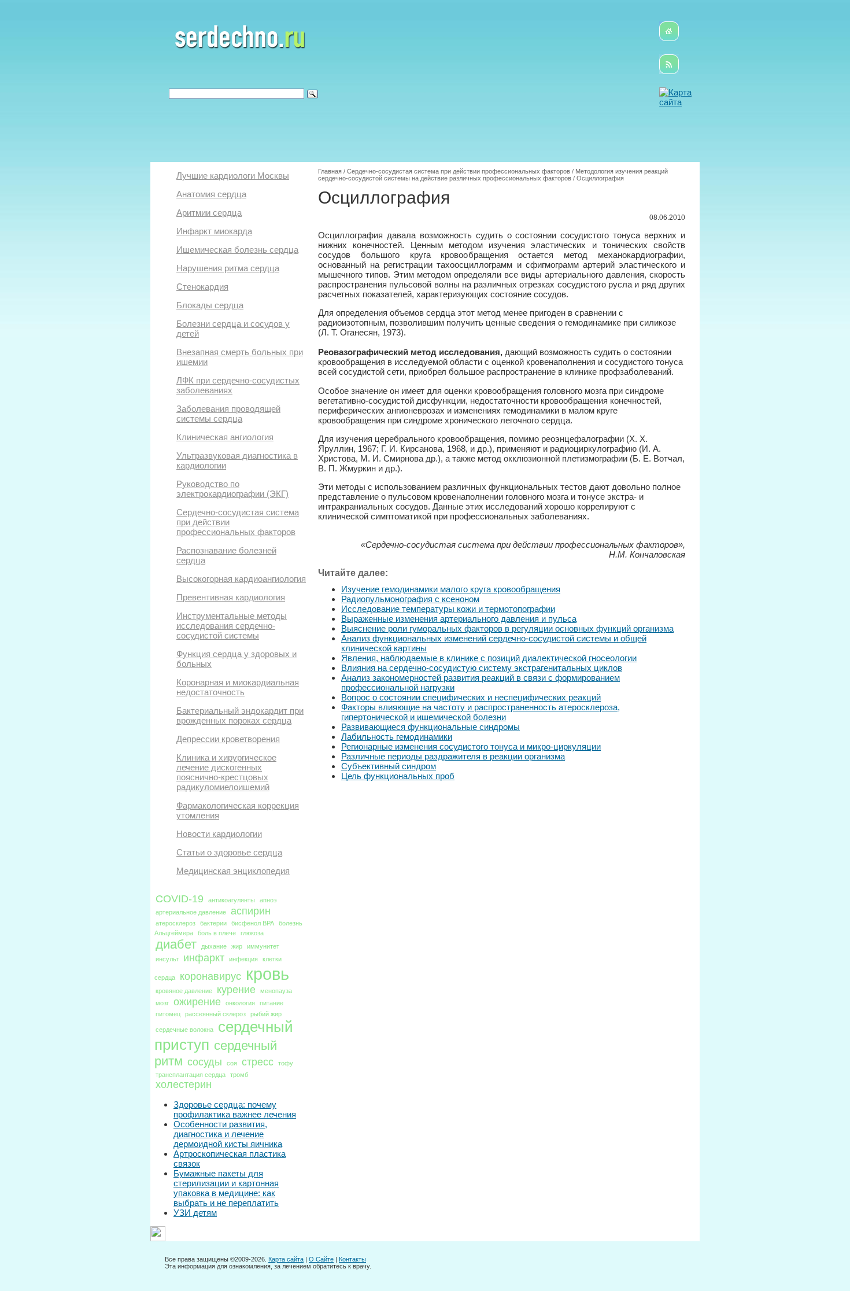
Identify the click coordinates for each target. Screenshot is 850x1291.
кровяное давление (184, 990)
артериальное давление (191, 912)
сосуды (204, 1062)
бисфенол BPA (252, 923)
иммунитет (263, 946)
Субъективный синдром (388, 766)
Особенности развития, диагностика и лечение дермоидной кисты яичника (227, 1134)
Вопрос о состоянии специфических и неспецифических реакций (471, 697)
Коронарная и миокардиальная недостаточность (237, 687)
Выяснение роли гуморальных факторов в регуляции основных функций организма (507, 628)
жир (236, 946)
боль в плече (217, 932)
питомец (168, 1013)
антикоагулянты (231, 900)
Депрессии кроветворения (228, 739)
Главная (330, 171)
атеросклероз (175, 923)
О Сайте (321, 1259)
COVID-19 (180, 899)
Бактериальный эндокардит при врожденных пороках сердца (240, 715)
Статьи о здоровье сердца (229, 852)
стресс (258, 1062)
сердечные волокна (184, 1029)
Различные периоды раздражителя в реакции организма (453, 756)
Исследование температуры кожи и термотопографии (448, 609)
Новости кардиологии (219, 834)
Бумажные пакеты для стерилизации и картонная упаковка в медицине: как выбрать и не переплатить (226, 1188)
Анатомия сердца (211, 194)
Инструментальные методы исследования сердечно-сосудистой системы (231, 625)
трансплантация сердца (191, 1074)
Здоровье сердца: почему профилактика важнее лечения (234, 1109)
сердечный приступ (223, 1035)
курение (236, 989)
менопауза (276, 990)
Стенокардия (202, 287)
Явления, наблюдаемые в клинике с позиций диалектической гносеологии (489, 658)
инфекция (243, 959)
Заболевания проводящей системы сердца (228, 413)
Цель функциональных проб (397, 776)
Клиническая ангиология (225, 437)
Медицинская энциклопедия (233, 871)
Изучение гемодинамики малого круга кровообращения (450, 589)
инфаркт (203, 958)
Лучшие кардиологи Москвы (232, 175)
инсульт (167, 959)
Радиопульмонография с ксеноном (410, 599)
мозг (162, 1002)
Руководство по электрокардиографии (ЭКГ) (232, 489)
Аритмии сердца (209, 212)
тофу (285, 1063)
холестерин (184, 1084)
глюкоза (252, 932)
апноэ (268, 900)
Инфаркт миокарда (214, 231)
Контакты (352, 1259)
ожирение (197, 1002)
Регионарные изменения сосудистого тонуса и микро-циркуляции (471, 746)
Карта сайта (286, 1259)
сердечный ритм (215, 1053)
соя (232, 1063)
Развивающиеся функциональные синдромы (430, 727)
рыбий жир (266, 1013)
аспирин (251, 911)
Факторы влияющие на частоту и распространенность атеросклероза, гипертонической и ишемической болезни (480, 712)
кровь (267, 973)
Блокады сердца (209, 305)
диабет (176, 944)
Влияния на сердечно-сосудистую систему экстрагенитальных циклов (481, 668)
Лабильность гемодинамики (396, 737)
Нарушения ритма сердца (227, 268)
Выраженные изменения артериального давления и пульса (458, 619)
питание (271, 1002)
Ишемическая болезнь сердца (237, 249)
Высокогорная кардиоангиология (241, 579)
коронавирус (210, 976)
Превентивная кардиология (230, 597)
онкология (240, 1002)
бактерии (213, 923)
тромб (239, 1074)
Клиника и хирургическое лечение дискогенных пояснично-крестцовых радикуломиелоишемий (226, 772)
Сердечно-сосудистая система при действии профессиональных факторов (458, 171)
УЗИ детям (195, 1213)
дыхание (214, 946)
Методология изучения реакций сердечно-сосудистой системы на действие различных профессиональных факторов (493, 175)
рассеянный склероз (215, 1013)
